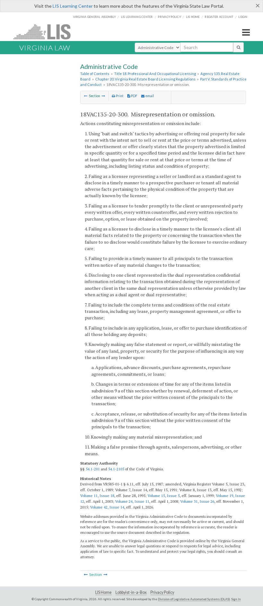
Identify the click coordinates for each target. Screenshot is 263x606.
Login (242, 17)
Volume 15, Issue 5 (164, 495)
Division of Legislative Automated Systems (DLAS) (194, 599)
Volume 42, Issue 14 (107, 507)
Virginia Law (44, 47)
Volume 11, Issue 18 (97, 495)
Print (119, 96)
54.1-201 (93, 469)
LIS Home (103, 592)
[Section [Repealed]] (86, 96)
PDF (133, 96)
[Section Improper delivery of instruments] (103, 96)
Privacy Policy (169, 17)
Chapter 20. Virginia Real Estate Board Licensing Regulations (145, 79)
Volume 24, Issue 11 (132, 501)
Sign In (236, 599)
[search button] (238, 47)
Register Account (219, 17)
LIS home (193, 17)
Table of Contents (94, 74)
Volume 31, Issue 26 (197, 501)
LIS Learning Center (73, 6)
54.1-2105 (116, 469)
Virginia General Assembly (94, 17)
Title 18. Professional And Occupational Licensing (155, 74)
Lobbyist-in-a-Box (131, 592)
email (149, 96)
